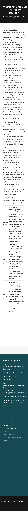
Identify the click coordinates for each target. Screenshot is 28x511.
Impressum (7, 444)
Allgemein (17, 16)
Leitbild (6, 431)
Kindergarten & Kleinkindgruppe (12, 437)
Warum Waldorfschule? (10, 428)
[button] (24, 3)
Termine (6, 440)
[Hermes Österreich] (14, 474)
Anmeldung (7, 425)
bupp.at (11, 304)
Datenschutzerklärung (10, 447)
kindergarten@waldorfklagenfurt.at (14, 396)
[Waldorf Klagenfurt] (7, 3)
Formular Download (9, 434)
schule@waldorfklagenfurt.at (12, 373)
